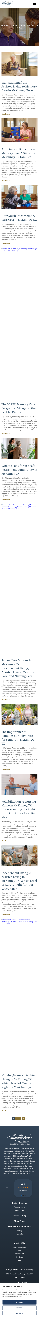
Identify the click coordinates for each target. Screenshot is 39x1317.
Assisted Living (19, 1207)
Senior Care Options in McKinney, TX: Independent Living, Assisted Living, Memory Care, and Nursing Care (18, 668)
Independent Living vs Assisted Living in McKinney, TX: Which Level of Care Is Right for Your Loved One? (19, 880)
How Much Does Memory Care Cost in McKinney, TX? (19, 218)
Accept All (19, 1302)
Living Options (19, 1203)
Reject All (19, 1313)
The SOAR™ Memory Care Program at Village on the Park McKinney (19, 408)
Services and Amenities (19, 1226)
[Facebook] (7, 1189)
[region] (19, 1300)
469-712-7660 (19, 1277)
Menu (35, 2)
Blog (19, 1250)
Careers (19, 1260)
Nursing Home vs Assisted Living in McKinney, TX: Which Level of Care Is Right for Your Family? (19, 1081)
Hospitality (19, 1234)
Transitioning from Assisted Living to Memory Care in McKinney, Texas (19, 86)
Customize (19, 1308)
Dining (19, 1231)
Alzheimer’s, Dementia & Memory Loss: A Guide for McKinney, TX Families (19, 153)
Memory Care (19, 1210)
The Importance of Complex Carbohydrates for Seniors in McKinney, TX (18, 737)
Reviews (19, 1257)
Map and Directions (19, 1247)
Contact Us (19, 1243)
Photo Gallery (19, 1215)
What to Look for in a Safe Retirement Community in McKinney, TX (19, 469)
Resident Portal (19, 1254)
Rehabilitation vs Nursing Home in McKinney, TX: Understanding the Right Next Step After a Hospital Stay (19, 809)
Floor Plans (19, 1221)
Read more (6, 114)
